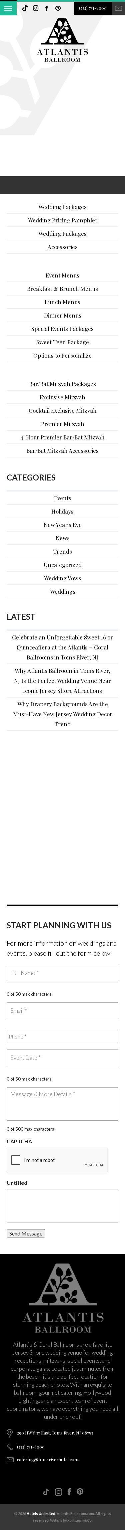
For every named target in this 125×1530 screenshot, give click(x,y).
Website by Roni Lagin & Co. (71, 1520)
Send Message (25, 1233)
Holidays (62, 511)
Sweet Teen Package (62, 342)
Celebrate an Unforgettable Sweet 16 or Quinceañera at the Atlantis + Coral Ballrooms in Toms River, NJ (62, 647)
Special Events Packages (62, 328)
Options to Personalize (62, 355)
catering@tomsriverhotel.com (47, 1459)
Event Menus (62, 275)
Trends (62, 551)
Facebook (47, 8)
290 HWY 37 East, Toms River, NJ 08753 (55, 1433)
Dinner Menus (62, 315)
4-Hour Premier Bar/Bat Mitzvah (62, 437)
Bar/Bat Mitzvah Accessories (62, 450)
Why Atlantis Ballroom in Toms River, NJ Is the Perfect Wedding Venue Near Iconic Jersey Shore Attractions (62, 680)
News (63, 538)
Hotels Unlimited (41, 1513)
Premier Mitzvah (62, 423)
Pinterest (58, 8)
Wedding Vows (62, 578)
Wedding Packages (62, 206)
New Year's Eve (63, 524)
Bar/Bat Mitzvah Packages (62, 383)
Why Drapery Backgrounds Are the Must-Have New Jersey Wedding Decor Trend (62, 714)
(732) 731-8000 (93, 8)
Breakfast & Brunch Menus (62, 288)
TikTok (25, 8)
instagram (36, 8)
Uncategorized (63, 564)
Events (62, 498)
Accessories (63, 246)
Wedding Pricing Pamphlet (62, 220)
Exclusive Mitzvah (62, 397)
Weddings (62, 591)
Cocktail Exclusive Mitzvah (63, 410)
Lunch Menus (62, 302)
